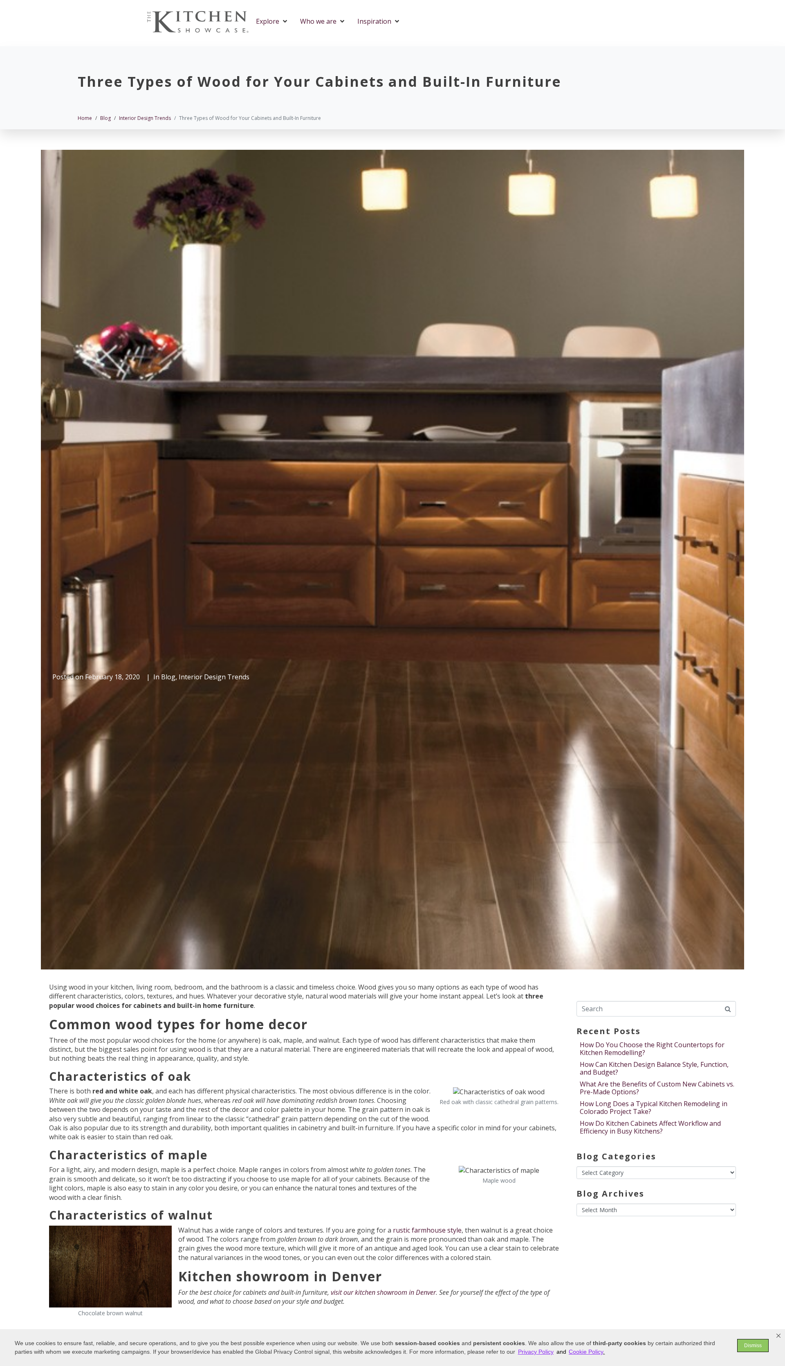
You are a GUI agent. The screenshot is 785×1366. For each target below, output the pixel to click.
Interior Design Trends (214, 676)
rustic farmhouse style (427, 1230)
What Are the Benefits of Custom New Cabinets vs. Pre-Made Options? (657, 1088)
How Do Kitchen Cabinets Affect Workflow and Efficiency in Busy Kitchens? (650, 1127)
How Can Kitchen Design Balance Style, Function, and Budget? (654, 1068)
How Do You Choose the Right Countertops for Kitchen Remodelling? (652, 1048)
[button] (778, 1336)
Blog (168, 676)
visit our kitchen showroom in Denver (383, 1292)
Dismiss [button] (753, 1345)
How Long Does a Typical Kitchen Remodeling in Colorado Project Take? (653, 1107)
